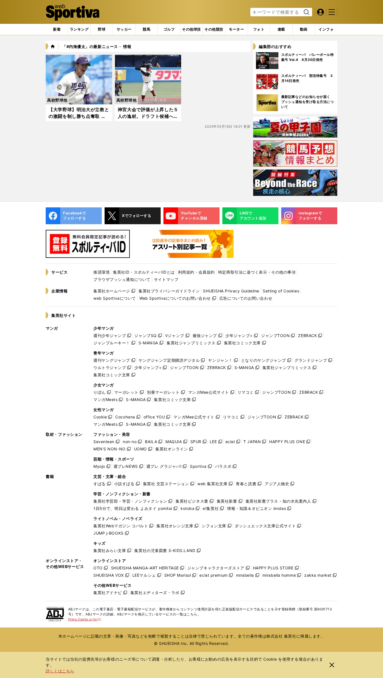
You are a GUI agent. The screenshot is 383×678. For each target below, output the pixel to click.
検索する (306, 12)
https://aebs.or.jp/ (84, 619)
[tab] (102, 29)
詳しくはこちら (60, 670)
